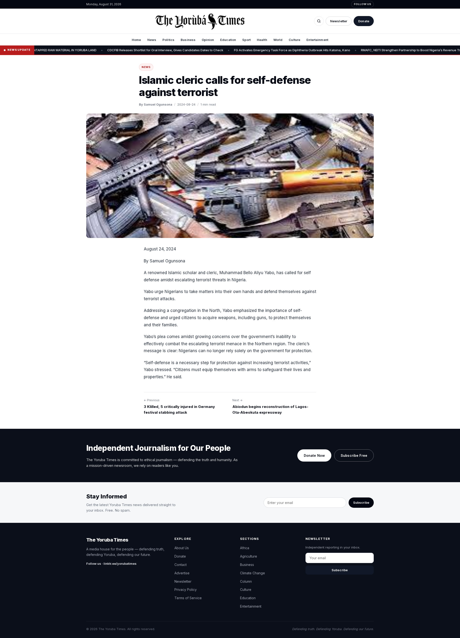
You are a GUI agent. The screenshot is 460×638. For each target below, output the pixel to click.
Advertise (182, 573)
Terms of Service (188, 598)
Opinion (208, 40)
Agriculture (248, 556)
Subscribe (361, 502)
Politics (168, 40)
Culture (294, 40)
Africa (244, 548)
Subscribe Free (354, 455)
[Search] (319, 21)
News (151, 40)
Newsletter (338, 21)
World (278, 40)
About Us (181, 548)
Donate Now (314, 455)
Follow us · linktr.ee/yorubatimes (111, 563)
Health (262, 40)
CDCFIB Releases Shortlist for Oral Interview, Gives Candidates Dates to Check (141, 50)
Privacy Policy (185, 589)
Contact (180, 565)
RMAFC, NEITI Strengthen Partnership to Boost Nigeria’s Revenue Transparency (395, 50)
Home (136, 40)
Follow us (362, 4)
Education (228, 40)
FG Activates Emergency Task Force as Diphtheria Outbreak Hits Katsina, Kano (267, 50)
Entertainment (317, 40)
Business (188, 40)
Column (246, 581)
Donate (363, 21)
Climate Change (252, 573)
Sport (246, 40)
